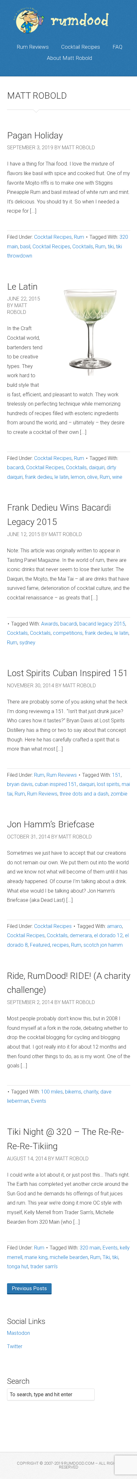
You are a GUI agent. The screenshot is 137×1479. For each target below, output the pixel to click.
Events (38, 1101)
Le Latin (22, 286)
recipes (60, 945)
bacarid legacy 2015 (102, 624)
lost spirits (108, 784)
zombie (119, 794)
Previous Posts (29, 1288)
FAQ (117, 47)
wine (117, 477)
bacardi (15, 467)
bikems (73, 1092)
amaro (114, 926)
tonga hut (17, 1266)
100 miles (52, 1092)
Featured (40, 945)
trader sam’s (44, 1266)
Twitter (14, 1346)
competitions (68, 633)
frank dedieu (38, 477)
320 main (90, 1248)
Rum (79, 237)
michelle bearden (69, 1257)
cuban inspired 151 (56, 784)
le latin (61, 477)
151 (116, 775)
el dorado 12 (108, 935)
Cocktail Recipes (80, 47)
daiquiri (97, 467)
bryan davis (19, 784)
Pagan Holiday (35, 135)
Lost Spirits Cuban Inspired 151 (67, 673)
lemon (78, 477)
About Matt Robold (69, 58)
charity (90, 1092)
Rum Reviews (33, 47)
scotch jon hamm (103, 945)
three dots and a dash (84, 794)
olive (92, 477)
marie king (36, 1257)
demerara (81, 935)
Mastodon (18, 1333)
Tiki (106, 1257)
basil (25, 247)
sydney (27, 643)
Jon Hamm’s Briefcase (50, 824)
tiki (111, 247)
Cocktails (82, 247)
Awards (49, 624)
